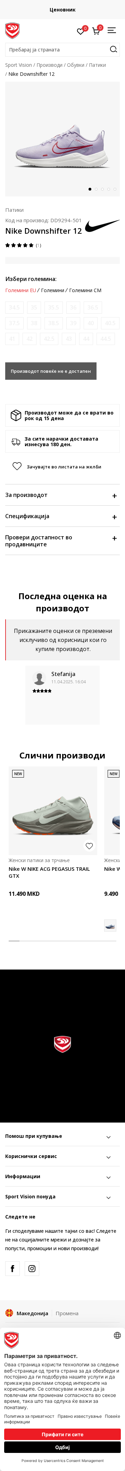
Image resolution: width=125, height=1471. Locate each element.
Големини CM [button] (85, 290)
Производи (49, 65)
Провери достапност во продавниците (38, 540)
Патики (97, 65)
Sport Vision (18, 65)
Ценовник (63, 9)
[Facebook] (12, 1269)
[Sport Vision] (12, 30)
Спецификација (27, 516)
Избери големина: (31, 279)
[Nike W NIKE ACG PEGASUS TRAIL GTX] (53, 810)
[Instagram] (32, 1269)
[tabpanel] (62, 139)
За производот (26, 495)
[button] (62, 50)
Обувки (75, 65)
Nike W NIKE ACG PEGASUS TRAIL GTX (49, 872)
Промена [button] (67, 1313)
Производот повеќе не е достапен (51, 371)
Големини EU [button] (20, 290)
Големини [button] (52, 290)
